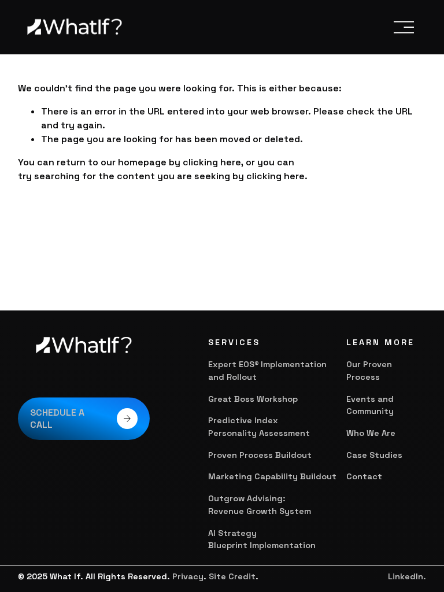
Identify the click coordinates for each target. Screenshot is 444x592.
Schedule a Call (57, 418)
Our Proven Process (369, 370)
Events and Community (370, 405)
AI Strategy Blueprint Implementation (262, 539)
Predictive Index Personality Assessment (260, 426)
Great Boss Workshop (253, 399)
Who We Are (370, 433)
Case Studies (374, 455)
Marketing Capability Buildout (272, 476)
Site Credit (232, 576)
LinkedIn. (407, 576)
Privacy (188, 576)
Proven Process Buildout (260, 455)
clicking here (212, 162)
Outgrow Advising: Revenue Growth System (259, 504)
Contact (364, 476)
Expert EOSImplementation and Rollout (267, 370)
